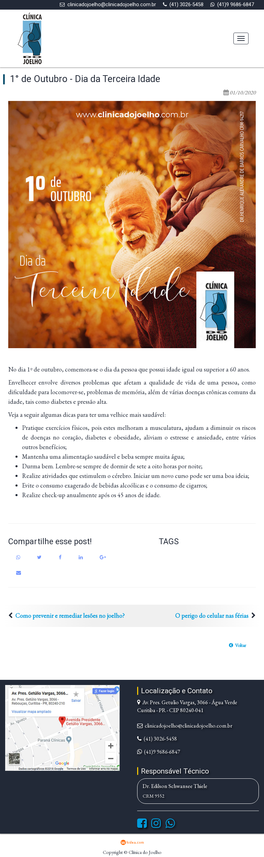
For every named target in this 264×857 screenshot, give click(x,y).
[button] (237, 645)
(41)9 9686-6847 (235, 5)
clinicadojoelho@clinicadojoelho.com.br (111, 5)
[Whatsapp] (170, 825)
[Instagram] (156, 825)
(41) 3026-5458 (186, 5)
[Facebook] (142, 825)
